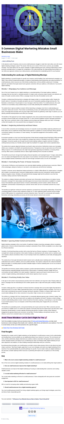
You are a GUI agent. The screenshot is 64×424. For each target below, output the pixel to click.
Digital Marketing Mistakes (18, 404)
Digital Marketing (6, 404)
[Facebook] (29, 412)
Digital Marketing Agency (32, 404)
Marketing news (6, 56)
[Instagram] (35, 412)
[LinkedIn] (32, 412)
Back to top (32, 415)
